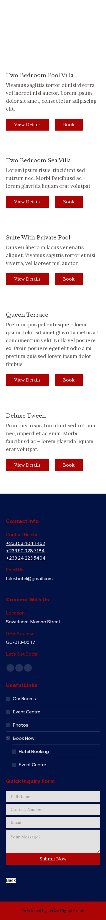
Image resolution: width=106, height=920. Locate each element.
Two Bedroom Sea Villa (38, 160)
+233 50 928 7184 (25, 550)
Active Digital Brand (65, 910)
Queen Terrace (27, 315)
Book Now (23, 738)
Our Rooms (24, 698)
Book (68, 124)
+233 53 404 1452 (25, 543)
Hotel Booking (34, 751)
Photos (20, 725)
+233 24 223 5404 (26, 558)
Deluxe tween (26, 416)
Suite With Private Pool (38, 237)
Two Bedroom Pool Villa (40, 75)
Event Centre (26, 712)
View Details (27, 124)
